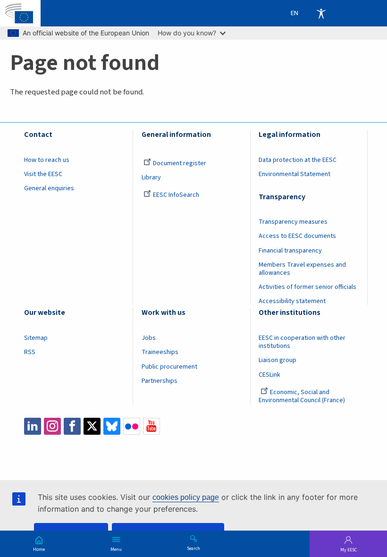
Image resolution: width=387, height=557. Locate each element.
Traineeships (160, 352)
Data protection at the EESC (298, 160)
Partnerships (159, 381)
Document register (179, 163)
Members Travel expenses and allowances (302, 269)
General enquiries (49, 188)
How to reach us (46, 160)
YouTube (151, 426)
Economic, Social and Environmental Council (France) (302, 396)
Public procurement (169, 366)
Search (193, 548)
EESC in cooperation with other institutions (302, 342)
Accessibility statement (292, 301)
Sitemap (36, 338)
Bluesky (111, 426)
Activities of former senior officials (307, 287)
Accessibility (321, 13)
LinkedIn (32, 426)
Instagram (52, 426)
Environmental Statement (294, 174)
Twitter (92, 426)
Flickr (131, 426)
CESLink (269, 375)
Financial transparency (290, 250)
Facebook (72, 426)
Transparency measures (293, 222)
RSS (29, 352)
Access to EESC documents (297, 236)
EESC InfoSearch (176, 195)
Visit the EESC (43, 174)
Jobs (149, 338)
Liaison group (277, 360)
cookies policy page (185, 497)
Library (151, 177)
